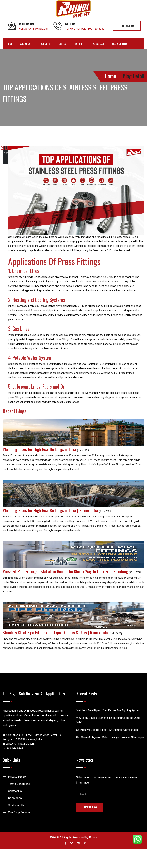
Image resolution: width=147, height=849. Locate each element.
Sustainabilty (16, 805)
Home (9, 44)
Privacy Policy (17, 776)
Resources (15, 798)
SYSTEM (63, 44)
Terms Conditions (19, 784)
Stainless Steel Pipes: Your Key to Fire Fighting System (108, 710)
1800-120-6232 (95, 28)
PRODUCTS (44, 44)
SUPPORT (80, 44)
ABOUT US (25, 44)
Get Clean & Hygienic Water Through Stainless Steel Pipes (110, 737)
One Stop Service (19, 812)
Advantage (98, 44)
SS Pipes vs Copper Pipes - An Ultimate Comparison (107, 729)
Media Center (119, 44)
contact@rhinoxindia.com (34, 28)
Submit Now (90, 807)
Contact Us (15, 791)
